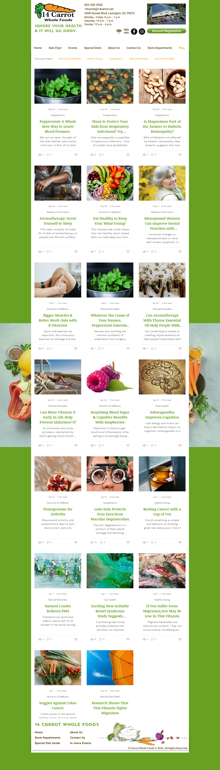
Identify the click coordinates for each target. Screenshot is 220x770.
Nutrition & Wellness (70, 58)
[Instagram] (142, 31)
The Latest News (43, 58)
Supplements (116, 58)
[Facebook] (134, 31)
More (157, 58)
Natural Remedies (138, 58)
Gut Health (110, 599)
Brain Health (162, 406)
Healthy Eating (95, 58)
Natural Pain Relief (110, 696)
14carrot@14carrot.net (99, 9)
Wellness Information (58, 212)
